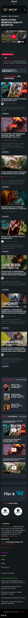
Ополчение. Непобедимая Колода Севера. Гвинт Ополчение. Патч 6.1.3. (13, 135)
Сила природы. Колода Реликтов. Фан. (13, 598)
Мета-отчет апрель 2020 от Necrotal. (17, 405)
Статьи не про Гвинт (7, 573)
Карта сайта (5, 547)
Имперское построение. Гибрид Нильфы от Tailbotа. (11, 593)
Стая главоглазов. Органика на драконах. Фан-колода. (11, 587)
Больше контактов (7, 544)
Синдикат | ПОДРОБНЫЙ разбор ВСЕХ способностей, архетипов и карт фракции (13, 311)
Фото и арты (5, 567)
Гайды (3, 559)
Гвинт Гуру (21, 612)
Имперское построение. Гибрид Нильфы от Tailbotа (14, 207)
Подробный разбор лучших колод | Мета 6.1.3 (13, 99)
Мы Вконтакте (8, 61)
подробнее (12, 536)
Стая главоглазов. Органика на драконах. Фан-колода (14, 173)
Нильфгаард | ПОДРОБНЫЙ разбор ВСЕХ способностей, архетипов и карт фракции (13, 349)
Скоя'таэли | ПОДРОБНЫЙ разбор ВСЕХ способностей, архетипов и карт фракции (13, 273)
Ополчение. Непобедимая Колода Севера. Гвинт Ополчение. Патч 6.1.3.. (13, 581)
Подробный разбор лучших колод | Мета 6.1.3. (18, 396)
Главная (4, 16)
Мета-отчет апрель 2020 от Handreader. (17, 386)
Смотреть (5, 113)
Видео (3, 563)
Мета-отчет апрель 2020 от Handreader (13, 237)
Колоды (3, 555)
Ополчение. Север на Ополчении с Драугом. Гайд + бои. (12, 602)
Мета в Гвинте (13, 16)
